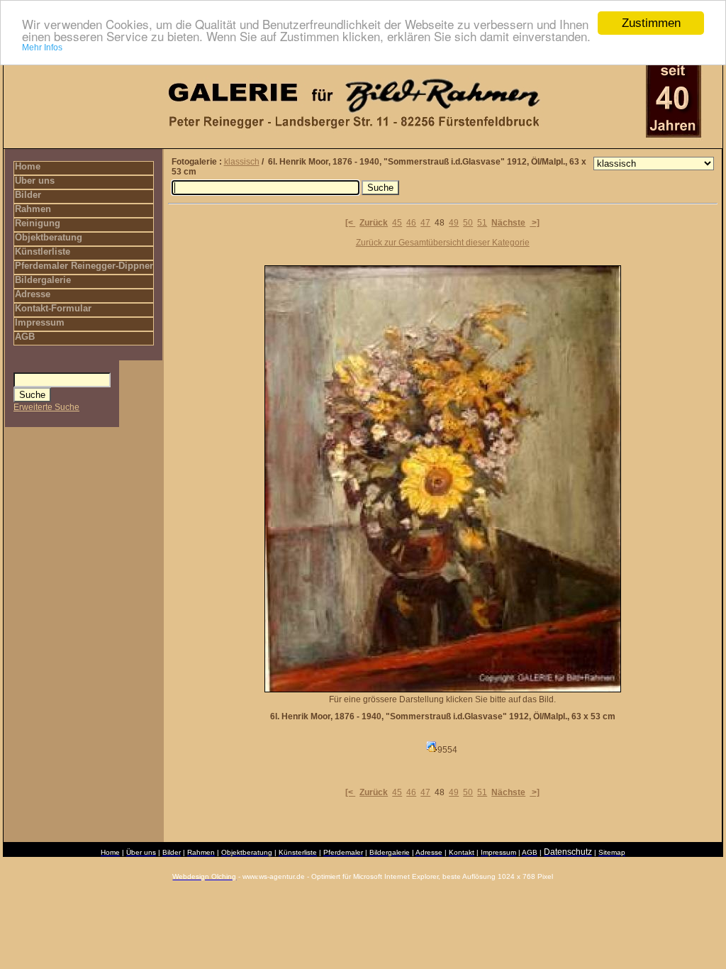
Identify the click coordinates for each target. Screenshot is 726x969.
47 (425, 223)
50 (468, 223)
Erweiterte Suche (46, 407)
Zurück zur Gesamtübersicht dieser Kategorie (443, 243)
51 (482, 223)
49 (454, 223)
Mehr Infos (42, 47)
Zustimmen (651, 23)
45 (397, 223)
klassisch (241, 162)
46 (411, 223)
